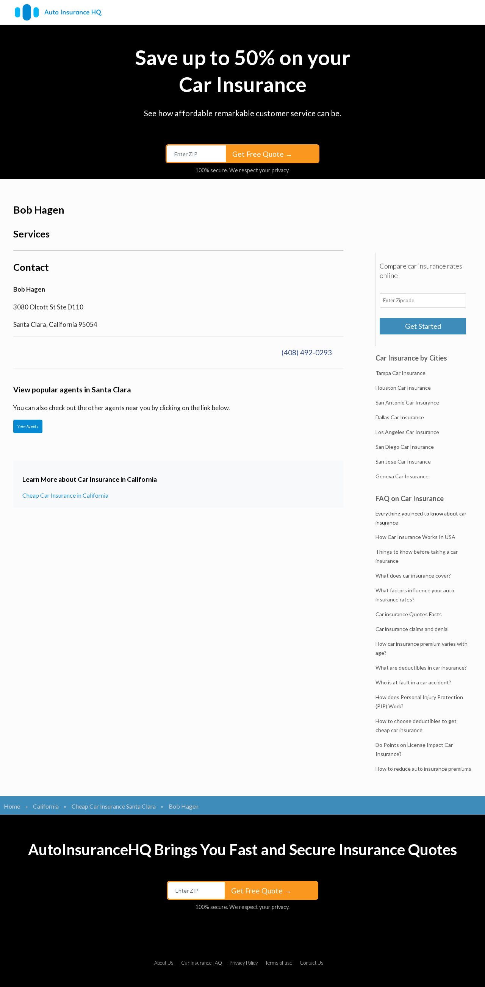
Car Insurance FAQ (201, 963)
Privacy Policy (244, 963)
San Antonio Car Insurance (407, 402)
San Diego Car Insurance (404, 447)
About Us (164, 963)
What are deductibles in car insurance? (421, 667)
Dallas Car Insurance (399, 417)
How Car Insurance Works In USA (415, 537)
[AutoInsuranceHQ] (58, 12)
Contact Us (312, 963)
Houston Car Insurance (403, 387)
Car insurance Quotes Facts (408, 614)
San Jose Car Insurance (403, 461)
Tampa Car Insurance (400, 373)
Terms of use (278, 963)
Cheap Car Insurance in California (65, 495)
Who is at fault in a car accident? (413, 682)
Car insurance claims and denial (412, 629)
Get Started (423, 326)
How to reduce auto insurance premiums (423, 768)
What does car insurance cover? (413, 575)
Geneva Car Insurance (402, 476)
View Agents (27, 426)
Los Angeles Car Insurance (407, 432)
